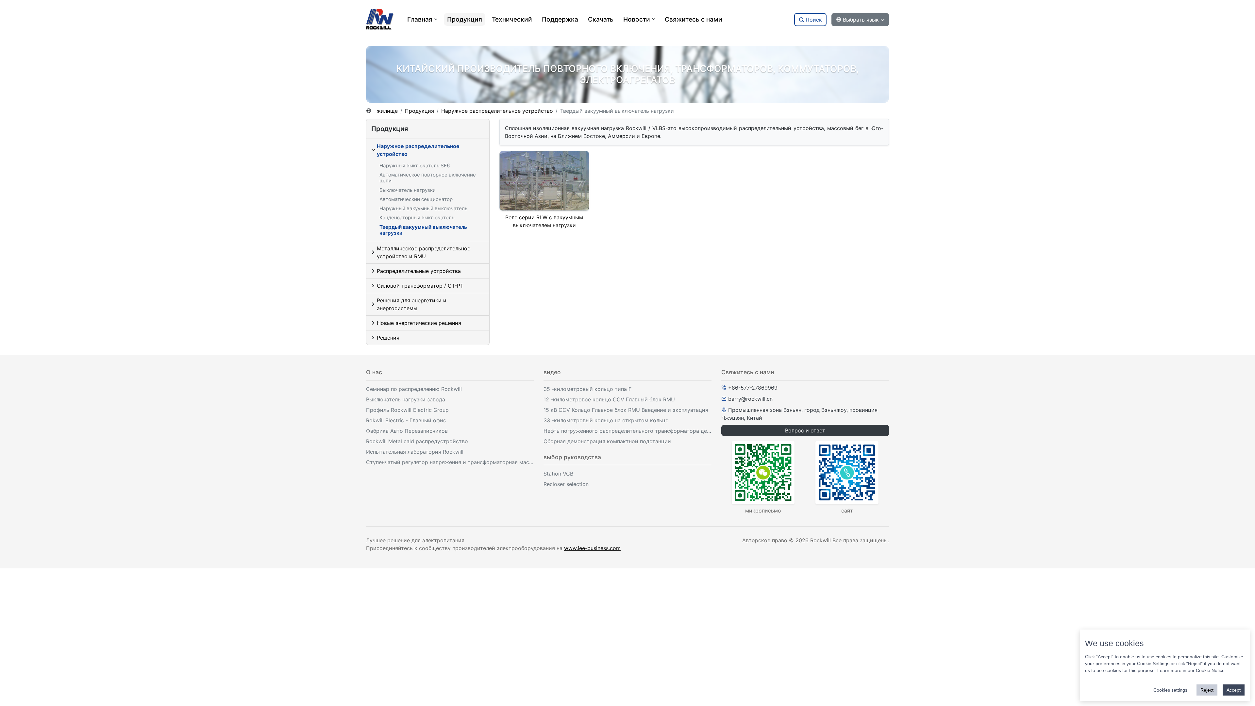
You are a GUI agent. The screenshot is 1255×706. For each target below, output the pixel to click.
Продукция (419, 111)
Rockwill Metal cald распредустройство (417, 441)
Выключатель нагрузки (407, 190)
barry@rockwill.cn (750, 398)
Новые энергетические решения (419, 323)
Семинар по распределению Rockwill (414, 389)
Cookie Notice (1210, 670)
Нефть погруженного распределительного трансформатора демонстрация (627, 431)
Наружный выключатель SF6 (414, 165)
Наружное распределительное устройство (497, 111)
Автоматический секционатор (416, 199)
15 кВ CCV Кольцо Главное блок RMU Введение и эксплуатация (626, 410)
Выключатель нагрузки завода (405, 399)
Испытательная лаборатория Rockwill (414, 451)
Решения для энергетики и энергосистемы (411, 304)
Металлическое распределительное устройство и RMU (423, 252)
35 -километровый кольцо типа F (587, 389)
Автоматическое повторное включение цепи (427, 178)
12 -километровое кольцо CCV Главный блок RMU (609, 399)
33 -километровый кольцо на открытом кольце (606, 420)
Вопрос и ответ (805, 430)
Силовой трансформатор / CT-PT (420, 285)
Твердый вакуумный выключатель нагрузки (423, 230)
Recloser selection (566, 484)
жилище (387, 111)
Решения (388, 337)
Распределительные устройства (419, 271)
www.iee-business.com (592, 548)
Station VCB (558, 473)
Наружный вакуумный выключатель (423, 208)
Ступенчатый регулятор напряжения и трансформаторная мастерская (450, 462)
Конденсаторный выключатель (416, 217)
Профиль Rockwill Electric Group (407, 410)
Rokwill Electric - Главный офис (406, 420)
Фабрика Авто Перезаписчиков (407, 431)
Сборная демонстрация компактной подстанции (607, 441)
